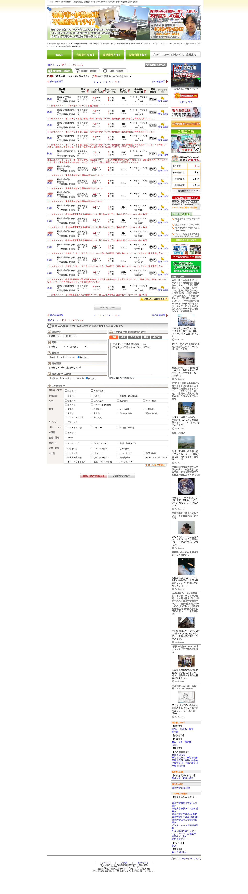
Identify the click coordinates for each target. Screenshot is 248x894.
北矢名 (183, 729)
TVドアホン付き (101, 443)
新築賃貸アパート (180, 839)
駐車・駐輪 (54, 448)
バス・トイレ (55, 427)
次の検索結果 (158, 81)
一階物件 (150, 409)
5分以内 (54, 378)
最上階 (97, 413)
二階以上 (98, 409)
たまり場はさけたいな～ (184, 831)
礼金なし (98, 396)
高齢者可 (124, 401)
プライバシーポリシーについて (186, 858)
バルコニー (99, 453)
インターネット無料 (76, 462)
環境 (51, 409)
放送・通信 (54, 437)
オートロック (73, 443)
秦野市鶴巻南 (191, 760)
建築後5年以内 (179, 836)
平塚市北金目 (178, 766)
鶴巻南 (175, 732)
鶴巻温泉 (176, 778)
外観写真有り (100, 391)
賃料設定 (53, 396)
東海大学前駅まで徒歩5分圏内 (184, 804)
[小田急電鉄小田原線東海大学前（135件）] (131, 347)
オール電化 (125, 409)
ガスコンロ (72, 422)
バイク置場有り (101, 449)
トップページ (105, 863)
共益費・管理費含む (129, 396)
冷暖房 (52, 432)
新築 (174, 846)
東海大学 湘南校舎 (181, 788)
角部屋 (70, 409)
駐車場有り (125, 449)
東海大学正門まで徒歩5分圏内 (184, 821)
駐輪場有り (72, 449)
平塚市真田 (177, 760)
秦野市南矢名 (178, 755)
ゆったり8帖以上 (101, 458)
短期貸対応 (125, 458)
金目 (180, 742)
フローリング (126, 453)
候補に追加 (163, 101)
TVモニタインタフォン (156, 458)
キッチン (53, 422)
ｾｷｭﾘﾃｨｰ (53, 443)
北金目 (175, 744)
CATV (70, 438)
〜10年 (73, 357)
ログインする (186, 102)
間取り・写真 (55, 390)
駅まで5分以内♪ (179, 852)
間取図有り (72, 391)
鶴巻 (191, 729)
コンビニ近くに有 (75, 417)
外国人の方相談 (74, 458)
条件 (51, 401)
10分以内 (67, 378)
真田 (174, 742)
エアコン (71, 433)
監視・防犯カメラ (128, 443)
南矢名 (175, 729)
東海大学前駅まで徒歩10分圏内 (185, 810)
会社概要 (124, 863)
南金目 (188, 742)
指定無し (84, 357)
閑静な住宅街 (152, 413)
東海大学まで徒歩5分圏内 (184, 814)
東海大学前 (188, 778)
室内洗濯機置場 (127, 428)
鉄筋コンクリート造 (103, 462)
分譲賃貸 (98, 417)
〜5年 (62, 357)
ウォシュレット (127, 462)
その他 (52, 453)
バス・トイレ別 (74, 428)
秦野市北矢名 (178, 757)
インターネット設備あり (184, 834)
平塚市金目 (177, 763)
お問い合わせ (143, 863)
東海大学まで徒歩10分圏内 (185, 817)
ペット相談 (151, 401)
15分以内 (80, 378)
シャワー (98, 428)
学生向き (71, 401)
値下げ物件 (151, 453)
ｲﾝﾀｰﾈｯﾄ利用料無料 (102, 405)
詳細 (49, 99)
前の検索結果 (56, 81)
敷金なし (71, 396)
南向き (70, 413)
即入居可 (71, 405)
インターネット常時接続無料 (185, 826)
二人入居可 (99, 401)
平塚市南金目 (191, 763)
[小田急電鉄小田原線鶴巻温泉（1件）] (131, 344)
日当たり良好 (126, 413)
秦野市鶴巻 (192, 757)
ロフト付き (72, 453)
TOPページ (53, 65)
